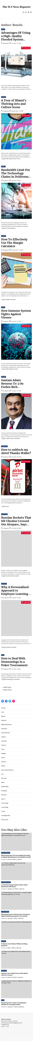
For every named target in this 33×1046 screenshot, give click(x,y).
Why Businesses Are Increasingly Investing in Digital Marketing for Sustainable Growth (16, 856)
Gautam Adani (10, 438)
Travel (3, 811)
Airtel (7, 506)
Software (4, 795)
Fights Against (9, 369)
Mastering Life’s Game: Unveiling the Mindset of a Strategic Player (13, 1003)
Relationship (4, 786)
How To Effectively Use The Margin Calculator (14, 243)
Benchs (7, 43)
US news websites (10, 228)
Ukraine (17, 576)
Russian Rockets (10, 576)
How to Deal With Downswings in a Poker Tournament (14, 662)
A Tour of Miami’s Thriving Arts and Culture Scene (13, 104)
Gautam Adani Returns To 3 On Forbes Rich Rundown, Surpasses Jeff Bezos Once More (16, 387)
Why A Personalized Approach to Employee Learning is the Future (16, 592)
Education (4, 583)
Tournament (16, 679)
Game (3, 655)
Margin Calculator (11, 299)
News (2, 782)
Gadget (3, 753)
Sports (3, 799)
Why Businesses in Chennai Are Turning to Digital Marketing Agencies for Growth (15, 915)
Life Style (3, 778)
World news (4, 514)
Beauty (3, 716)
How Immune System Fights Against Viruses (16, 314)
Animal (3, 708)
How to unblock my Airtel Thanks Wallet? (16, 451)
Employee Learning (11, 647)
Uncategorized (5, 815)
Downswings (9, 679)
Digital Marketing (6, 724)
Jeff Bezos (17, 438)
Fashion (3, 737)
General (3, 166)
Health (3, 29)
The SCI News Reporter (16, 6)
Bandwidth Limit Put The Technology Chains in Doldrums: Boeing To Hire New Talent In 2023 (15, 176)
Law (2, 774)
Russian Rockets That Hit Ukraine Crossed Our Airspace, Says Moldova (16, 523)
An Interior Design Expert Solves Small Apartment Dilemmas (14, 885)
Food (2, 749)
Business (4, 97)
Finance (3, 745)
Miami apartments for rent (13, 158)
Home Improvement (7, 770)
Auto (2, 712)
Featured (4, 741)
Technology (4, 446)
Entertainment (5, 733)
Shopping (4, 791)
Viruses (16, 369)
